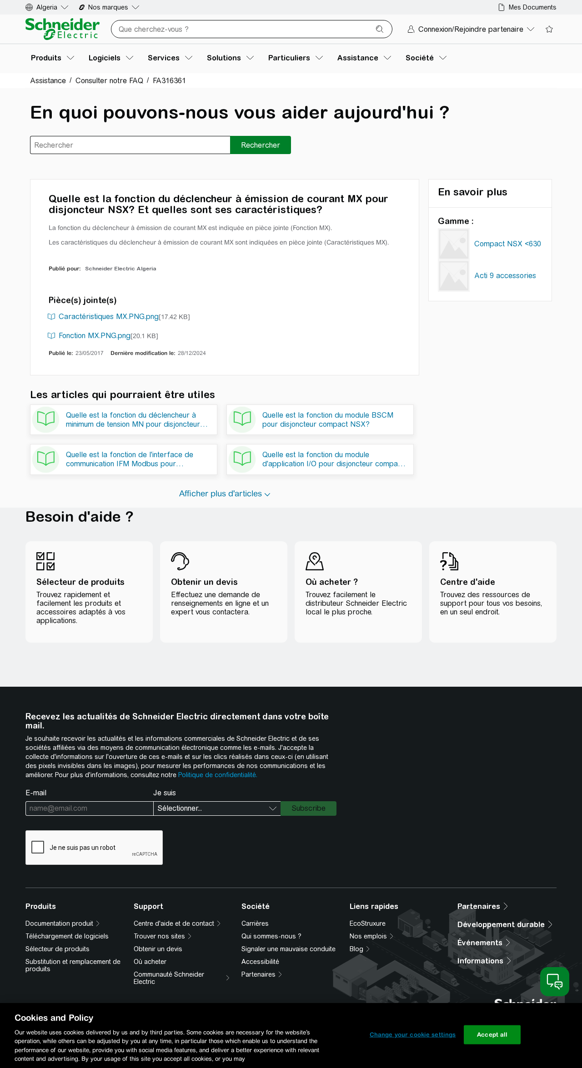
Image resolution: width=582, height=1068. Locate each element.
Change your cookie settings (413, 1034)
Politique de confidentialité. (217, 775)
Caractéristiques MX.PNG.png (109, 316)
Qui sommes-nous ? (271, 936)
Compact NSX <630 (507, 244)
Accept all (492, 1034)
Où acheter (150, 961)
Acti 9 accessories (505, 275)
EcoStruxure (368, 923)
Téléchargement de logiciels (67, 936)
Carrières (255, 923)
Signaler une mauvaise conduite (288, 949)
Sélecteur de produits (57, 949)
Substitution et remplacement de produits (72, 965)
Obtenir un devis (158, 949)
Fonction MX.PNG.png (94, 335)
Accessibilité (260, 961)
